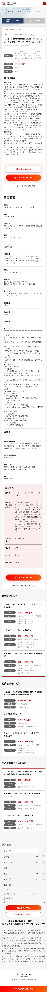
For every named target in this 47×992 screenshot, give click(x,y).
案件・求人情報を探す (26, 9)
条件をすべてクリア (23, 914)
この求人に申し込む (25, 177)
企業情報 (37, 20)
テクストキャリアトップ (9, 9)
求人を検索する (23, 908)
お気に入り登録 (25, 169)
